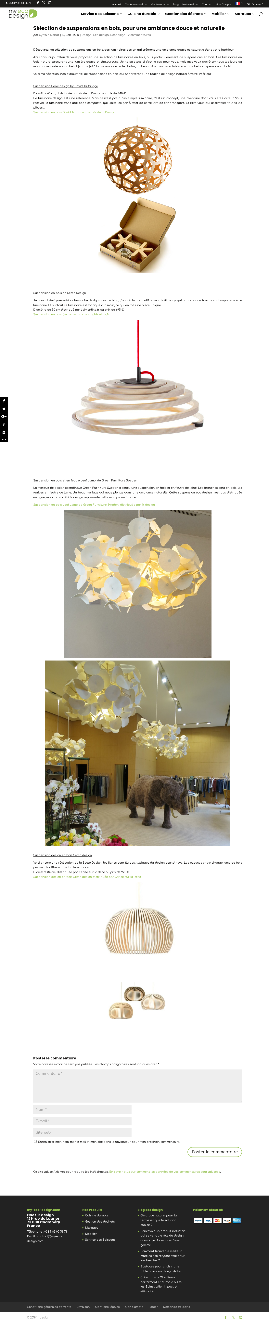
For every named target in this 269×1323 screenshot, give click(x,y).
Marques (243, 14)
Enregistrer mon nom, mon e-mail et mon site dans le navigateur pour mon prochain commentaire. (109, 1141)
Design (87, 34)
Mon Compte (223, 4)
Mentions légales (107, 1306)
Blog (176, 4)
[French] (239, 4)
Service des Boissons (100, 14)
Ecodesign (117, 34)
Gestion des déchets (184, 14)
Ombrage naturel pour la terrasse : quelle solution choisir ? (158, 1220)
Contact (207, 4)
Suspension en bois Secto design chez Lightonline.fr (71, 314)
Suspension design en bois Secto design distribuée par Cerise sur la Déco (87, 876)
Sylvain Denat (49, 34)
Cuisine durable (141, 14)
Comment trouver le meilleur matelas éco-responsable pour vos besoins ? (162, 1256)
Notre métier (190, 4)
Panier (153, 1306)
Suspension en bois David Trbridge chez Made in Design (74, 112)
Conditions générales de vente (49, 1306)
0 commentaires (139, 34)
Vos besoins (158, 4)
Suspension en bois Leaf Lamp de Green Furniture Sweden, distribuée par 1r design (94, 504)
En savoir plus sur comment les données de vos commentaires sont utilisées (164, 1171)
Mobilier (218, 14)
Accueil (116, 4)
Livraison (83, 1306)
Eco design (101, 34)
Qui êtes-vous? (134, 4)
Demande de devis (176, 1306)
